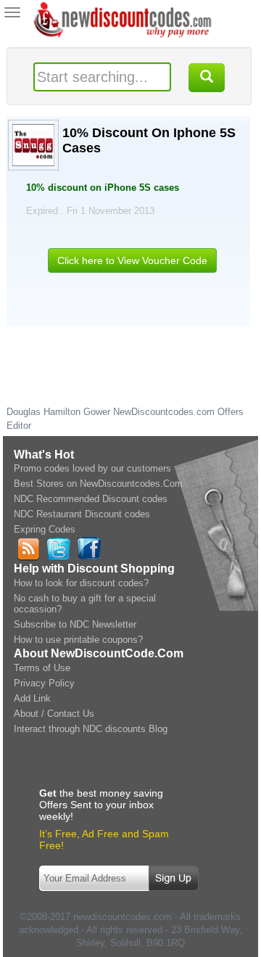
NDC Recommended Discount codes (90, 498)
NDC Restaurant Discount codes (82, 514)
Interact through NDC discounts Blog (90, 728)
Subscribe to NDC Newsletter (75, 624)
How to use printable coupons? (78, 639)
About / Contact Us (54, 713)
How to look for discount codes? (81, 583)
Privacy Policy (44, 683)
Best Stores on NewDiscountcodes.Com (98, 483)
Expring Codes (44, 529)
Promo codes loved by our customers (92, 468)
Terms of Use (42, 667)
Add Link (32, 698)
